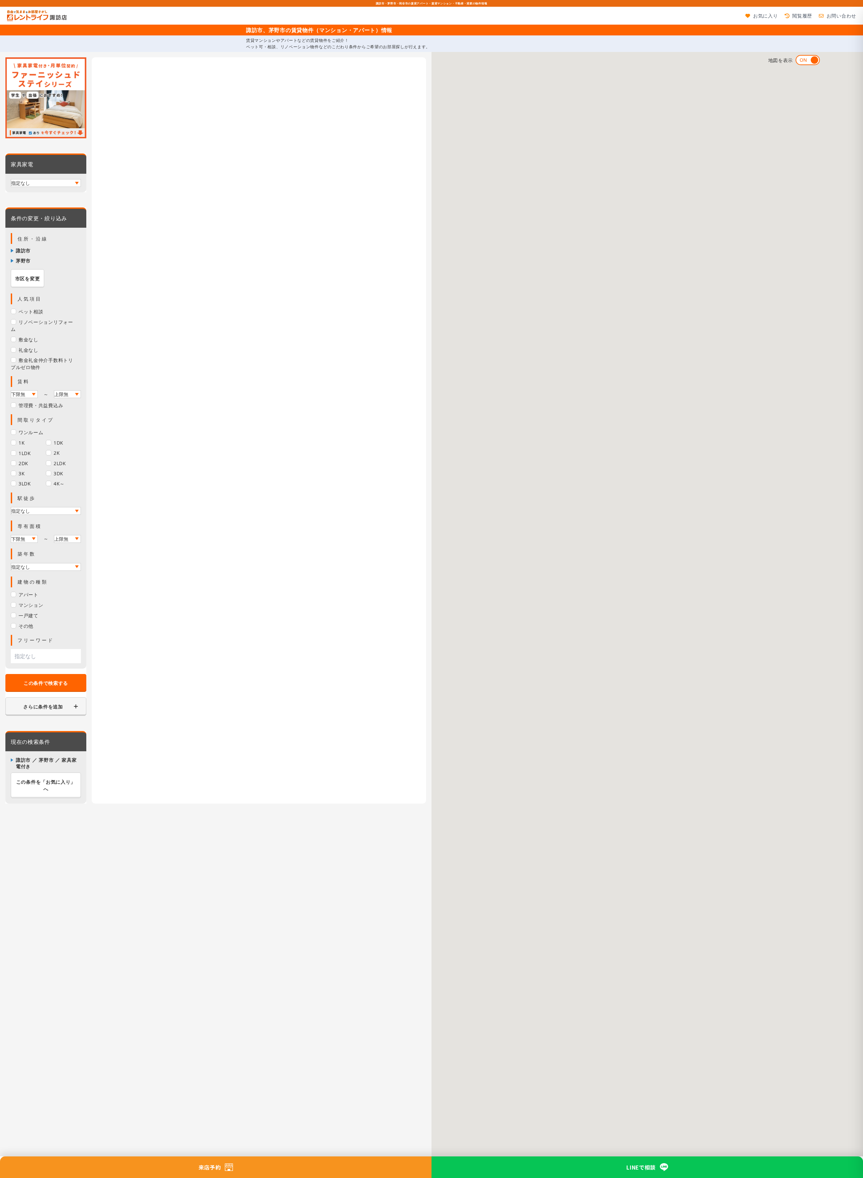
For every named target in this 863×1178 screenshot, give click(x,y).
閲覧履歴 (802, 15)
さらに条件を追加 (43, 706)
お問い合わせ (841, 15)
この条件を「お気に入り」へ (46, 785)
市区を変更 (27, 278)
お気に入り (765, 15)
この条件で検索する (46, 683)
